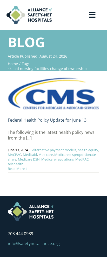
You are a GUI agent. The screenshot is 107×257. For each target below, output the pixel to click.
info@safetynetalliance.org (34, 243)
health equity (88, 150)
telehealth (15, 164)
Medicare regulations (57, 159)
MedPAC (82, 159)
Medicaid (30, 154)
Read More (16, 168)
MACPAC (14, 154)
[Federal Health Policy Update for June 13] (53, 94)
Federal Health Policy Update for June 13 (47, 120)
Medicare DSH (29, 159)
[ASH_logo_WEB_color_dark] (29, 8)
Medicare (45, 154)
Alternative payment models (54, 150)
